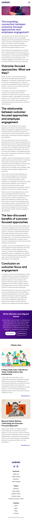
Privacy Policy (20, 517)
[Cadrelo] (6, 2)
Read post (25, 396)
